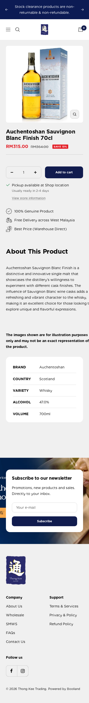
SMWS (11, 624)
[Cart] (80, 29)
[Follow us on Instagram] (22, 670)
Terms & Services (63, 606)
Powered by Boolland (64, 689)
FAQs (10, 633)
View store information (28, 198)
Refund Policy (61, 624)
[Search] (17, 29)
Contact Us (15, 642)
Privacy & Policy (63, 615)
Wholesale (15, 615)
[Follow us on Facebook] (11, 670)
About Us (14, 606)
